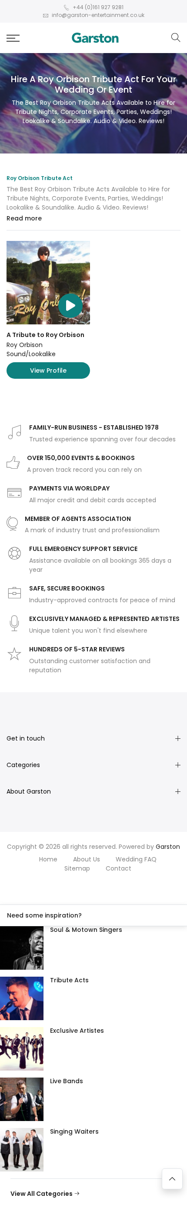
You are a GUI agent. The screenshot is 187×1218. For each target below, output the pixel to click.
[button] (13, 38)
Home (48, 859)
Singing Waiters (74, 1131)
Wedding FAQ (136, 859)
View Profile (48, 370)
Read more (24, 218)
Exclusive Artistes (77, 1030)
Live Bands (66, 1081)
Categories (23, 765)
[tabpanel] (93, 310)
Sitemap (77, 868)
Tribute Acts (69, 980)
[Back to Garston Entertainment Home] (95, 37)
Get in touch (26, 738)
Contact (118, 868)
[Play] (70, 306)
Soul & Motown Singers (86, 929)
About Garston (29, 791)
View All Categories (42, 1193)
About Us (86, 859)
